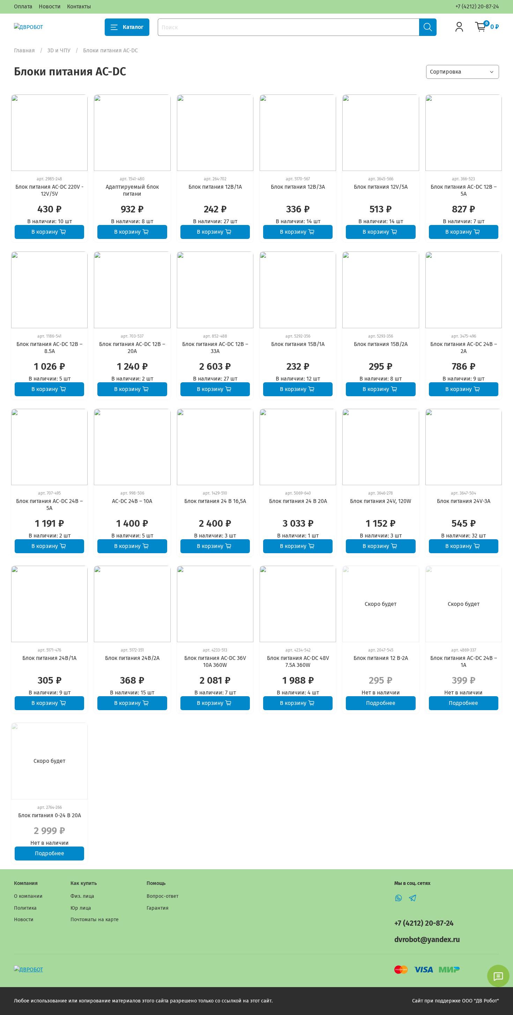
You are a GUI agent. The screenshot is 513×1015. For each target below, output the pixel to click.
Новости (50, 6)
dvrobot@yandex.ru (427, 939)
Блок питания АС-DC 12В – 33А (215, 347)
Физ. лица (82, 896)
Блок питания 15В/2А (381, 344)
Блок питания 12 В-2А (381, 658)
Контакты (79, 6)
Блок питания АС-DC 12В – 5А (464, 190)
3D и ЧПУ (58, 50)
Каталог (133, 27)
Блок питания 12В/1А (215, 186)
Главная (24, 50)
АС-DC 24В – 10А (132, 501)
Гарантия (158, 908)
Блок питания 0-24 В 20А (49, 815)
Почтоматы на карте (94, 920)
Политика (25, 908)
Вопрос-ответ (162, 896)
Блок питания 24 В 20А (298, 501)
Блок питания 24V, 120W (380, 501)
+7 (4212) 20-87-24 (477, 6)
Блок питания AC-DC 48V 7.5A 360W (298, 661)
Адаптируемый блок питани (132, 190)
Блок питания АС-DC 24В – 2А (463, 347)
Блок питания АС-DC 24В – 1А (463, 661)
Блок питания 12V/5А (381, 186)
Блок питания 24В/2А (132, 658)
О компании (28, 896)
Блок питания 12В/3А (298, 186)
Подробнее (380, 703)
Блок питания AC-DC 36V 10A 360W (215, 661)
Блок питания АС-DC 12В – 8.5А (49, 347)
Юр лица (80, 908)
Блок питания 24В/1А (49, 658)
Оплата (23, 6)
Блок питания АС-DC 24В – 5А (49, 504)
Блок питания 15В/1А (298, 344)
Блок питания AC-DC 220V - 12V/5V (49, 190)
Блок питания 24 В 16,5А (215, 501)
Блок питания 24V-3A (463, 501)
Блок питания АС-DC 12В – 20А (132, 347)
